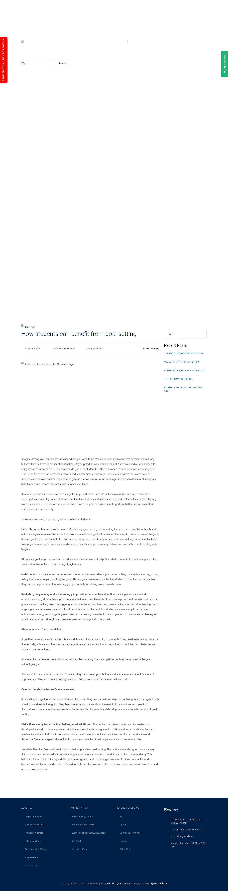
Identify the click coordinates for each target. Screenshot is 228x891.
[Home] (114, 327)
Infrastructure (36, 225)
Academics (34, 170)
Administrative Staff (46, 148)
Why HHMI (34, 8)
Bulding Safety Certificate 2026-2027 (183, 389)
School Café (42, 263)
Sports (39, 203)
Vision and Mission (46, 92)
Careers (32, 19)
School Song (42, 219)
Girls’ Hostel (42, 269)
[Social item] (22, 320)
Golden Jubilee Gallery (35, 849)
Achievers (40, 186)
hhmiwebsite (70, 348)
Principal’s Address (46, 98)
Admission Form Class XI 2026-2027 (185, 370)
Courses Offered (44, 175)
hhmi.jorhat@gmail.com (182, 836)
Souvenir (40, 280)
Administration (36, 120)
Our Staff (76, 841)
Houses (39, 214)
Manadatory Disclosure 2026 (182, 362)
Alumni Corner (36, 313)
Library (39, 230)
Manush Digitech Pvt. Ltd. (119, 883)
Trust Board (41, 103)
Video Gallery (42, 307)
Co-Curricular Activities (48, 208)
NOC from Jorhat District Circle (184, 353)
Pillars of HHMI (44, 87)
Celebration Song (45, 291)
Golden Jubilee (37, 274)
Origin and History (45, 81)
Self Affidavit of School (179, 379)
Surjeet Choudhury (158, 883)
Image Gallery (43, 302)
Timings (39, 136)
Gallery (39, 285)
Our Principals (43, 114)
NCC (37, 197)
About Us (33, 76)
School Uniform (44, 153)
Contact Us (34, 30)
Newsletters (35, 13)
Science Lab (42, 247)
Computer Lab (43, 241)
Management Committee (49, 109)
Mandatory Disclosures (48, 159)
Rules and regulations (82, 816)
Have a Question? (45, 164)
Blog (30, 24)
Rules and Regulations (48, 125)
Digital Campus (43, 236)
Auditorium (41, 252)
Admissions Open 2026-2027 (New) (56, 142)
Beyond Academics (39, 192)
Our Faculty (41, 181)
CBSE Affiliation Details (48, 131)
